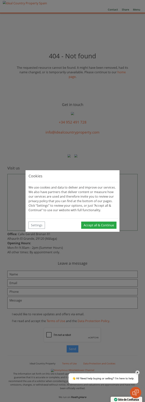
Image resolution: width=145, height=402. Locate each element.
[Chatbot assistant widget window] (72, 201)
